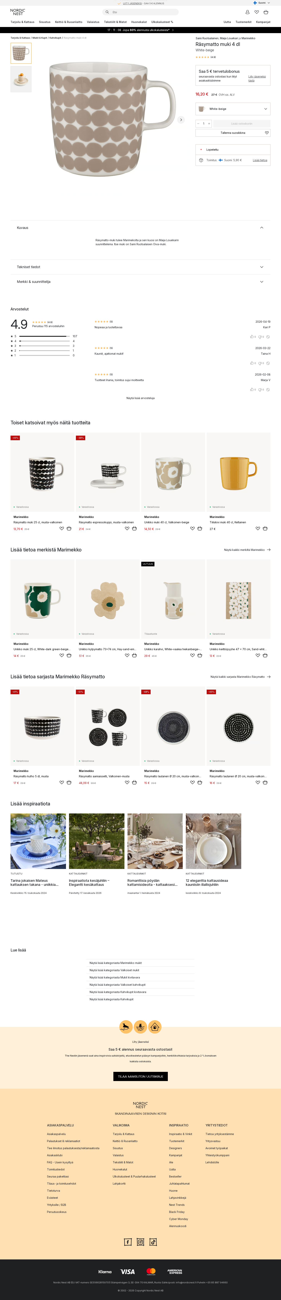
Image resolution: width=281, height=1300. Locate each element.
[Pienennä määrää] (198, 123)
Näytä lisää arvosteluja (141, 398)
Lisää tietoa (260, 160)
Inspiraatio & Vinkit (180, 1133)
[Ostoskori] (265, 12)
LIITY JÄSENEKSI (132, 2)
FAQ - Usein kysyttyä (60, 1162)
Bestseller (175, 1176)
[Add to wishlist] (62, 528)
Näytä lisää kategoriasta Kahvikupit (111, 999)
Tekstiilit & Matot (115, 22)
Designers (175, 1148)
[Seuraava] (181, 120)
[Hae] (107, 12)
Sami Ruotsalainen (207, 38)
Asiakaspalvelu (56, 1133)
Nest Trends (177, 1204)
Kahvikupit (55, 37)
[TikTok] (153, 1241)
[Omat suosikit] (256, 12)
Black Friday (177, 1211)
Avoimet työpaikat (216, 1148)
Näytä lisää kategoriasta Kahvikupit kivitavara (118, 992)
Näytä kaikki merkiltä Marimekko (244, 549)
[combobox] (261, 3)
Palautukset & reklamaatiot (63, 1140)
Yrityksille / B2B (56, 1204)
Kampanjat (263, 22)
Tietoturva (53, 1190)
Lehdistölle (212, 1162)
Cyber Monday (178, 1218)
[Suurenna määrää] (209, 123)
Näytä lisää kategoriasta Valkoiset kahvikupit (117, 984)
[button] (206, 57)
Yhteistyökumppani (217, 1155)
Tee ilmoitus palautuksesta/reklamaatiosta (73, 1148)
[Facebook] (128, 1241)
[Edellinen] (44, 120)
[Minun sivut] (247, 12)
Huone (173, 1190)
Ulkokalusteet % (162, 22)
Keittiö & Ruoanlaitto (68, 22)
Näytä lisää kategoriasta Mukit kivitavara (115, 977)
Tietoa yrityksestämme (219, 1133)
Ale (171, 1162)
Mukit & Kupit (39, 37)
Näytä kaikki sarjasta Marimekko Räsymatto (238, 676)
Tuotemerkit (244, 22)
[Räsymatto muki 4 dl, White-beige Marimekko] (112, 119)
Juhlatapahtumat (179, 1183)
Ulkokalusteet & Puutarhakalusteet (134, 1176)
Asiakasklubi (55, 1155)
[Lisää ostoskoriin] (69, 528)
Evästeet (52, 1197)
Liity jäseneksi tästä (257, 78)
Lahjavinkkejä (177, 1197)
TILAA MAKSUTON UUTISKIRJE (140, 1076)
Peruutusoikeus (57, 1211)
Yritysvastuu (212, 1140)
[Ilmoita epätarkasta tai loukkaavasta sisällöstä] (268, 337)
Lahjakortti (119, 1183)
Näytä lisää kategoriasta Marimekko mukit (116, 962)
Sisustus (44, 22)
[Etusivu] (18, 12)
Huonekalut (139, 22)
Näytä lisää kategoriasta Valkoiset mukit (114, 970)
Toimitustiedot (56, 1169)
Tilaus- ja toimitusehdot (61, 1183)
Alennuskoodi (177, 1225)
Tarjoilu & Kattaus (22, 22)
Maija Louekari (229, 38)
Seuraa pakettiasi (58, 1176)
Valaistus (93, 22)
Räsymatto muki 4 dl (75, 37)
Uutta (227, 22)
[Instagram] (140, 1241)
